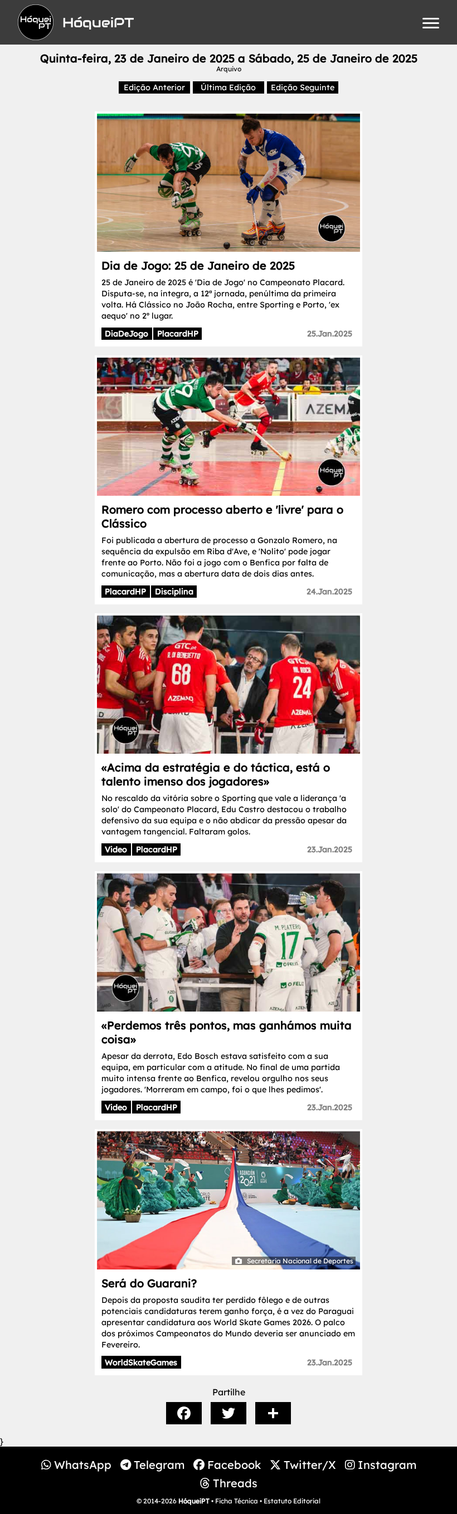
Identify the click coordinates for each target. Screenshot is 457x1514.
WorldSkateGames (141, 1362)
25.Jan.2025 (329, 334)
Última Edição (228, 87)
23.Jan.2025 (329, 849)
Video (116, 849)
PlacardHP (177, 334)
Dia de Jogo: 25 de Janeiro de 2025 (198, 265)
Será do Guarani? (149, 1283)
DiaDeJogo (126, 334)
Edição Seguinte (302, 87)
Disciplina (174, 592)
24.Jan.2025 (329, 592)
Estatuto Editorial (292, 1501)
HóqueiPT (194, 1501)
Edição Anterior (154, 87)
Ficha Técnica (236, 1501)
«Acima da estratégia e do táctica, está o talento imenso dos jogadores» (215, 774)
